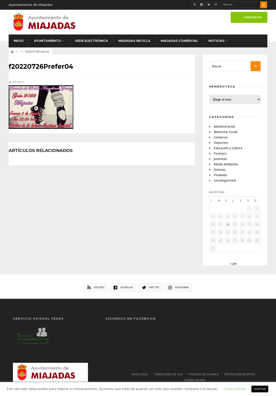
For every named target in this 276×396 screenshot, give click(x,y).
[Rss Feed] (194, 5)
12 (227, 224)
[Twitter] (208, 5)
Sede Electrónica (91, 41)
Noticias (217, 41)
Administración (224, 126)
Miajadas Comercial (179, 41)
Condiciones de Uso (168, 374)
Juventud (220, 159)
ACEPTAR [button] (260, 389)
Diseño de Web (195, 380)
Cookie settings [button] (235, 389)
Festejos (220, 153)
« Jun (233, 263)
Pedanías (220, 175)
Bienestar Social (225, 132)
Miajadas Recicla (134, 41)
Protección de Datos (239, 374)
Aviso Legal (140, 374)
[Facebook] (201, 5)
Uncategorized (225, 180)
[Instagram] (216, 5)
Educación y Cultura (228, 148)
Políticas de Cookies (203, 374)
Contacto (253, 17)
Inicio (19, 41)
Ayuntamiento (47, 41)
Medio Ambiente (226, 164)
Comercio (221, 137)
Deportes (221, 142)
